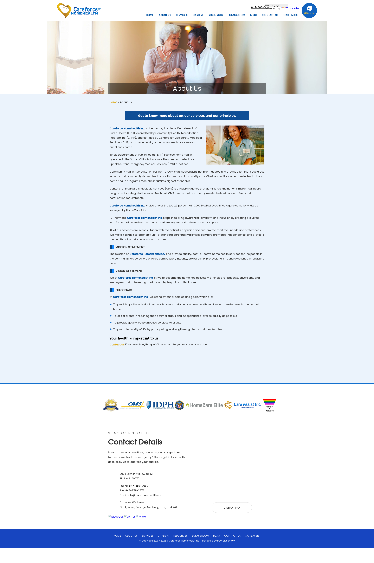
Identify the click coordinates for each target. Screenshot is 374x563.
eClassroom (236, 15)
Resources (215, 15)
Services (181, 15)
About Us (165, 15)
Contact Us (270, 15)
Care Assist (291, 15)
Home (150, 15)
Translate (292, 8)
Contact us (117, 344)
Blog (253, 15)
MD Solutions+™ (226, 540)
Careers (198, 15)
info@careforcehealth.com (145, 495)
